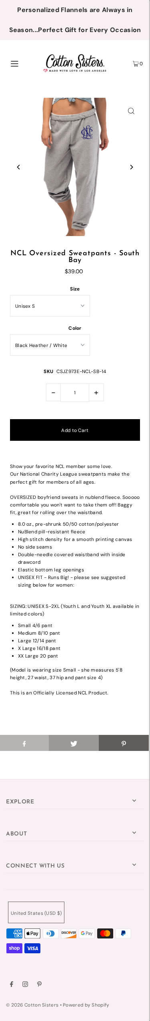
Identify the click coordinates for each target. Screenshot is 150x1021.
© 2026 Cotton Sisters (32, 1005)
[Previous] (19, 167)
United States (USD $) (36, 913)
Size (75, 289)
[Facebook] (11, 985)
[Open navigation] (23, 63)
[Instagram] (25, 985)
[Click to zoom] (131, 110)
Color (75, 328)
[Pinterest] (39, 985)
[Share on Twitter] (74, 743)
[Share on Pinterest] (124, 743)
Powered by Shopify (86, 1005)
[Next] (131, 167)
